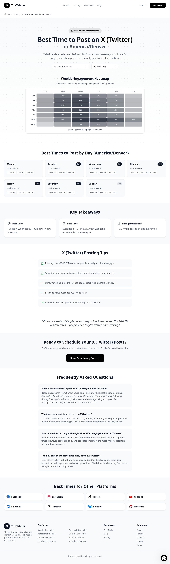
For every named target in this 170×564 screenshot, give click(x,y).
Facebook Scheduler (78, 530)
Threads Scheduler (45, 537)
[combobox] (70, 66)
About (139, 530)
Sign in (143, 5)
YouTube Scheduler (77, 541)
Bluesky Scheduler (45, 530)
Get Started (158, 5)
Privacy (140, 541)
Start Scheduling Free (83, 358)
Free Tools (88, 5)
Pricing (77, 5)
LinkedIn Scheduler (77, 533)
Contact (140, 537)
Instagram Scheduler (46, 533)
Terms (139, 545)
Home (9, 14)
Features (65, 5)
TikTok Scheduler (76, 537)
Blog (99, 5)
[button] (164, 558)
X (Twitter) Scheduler (46, 541)
